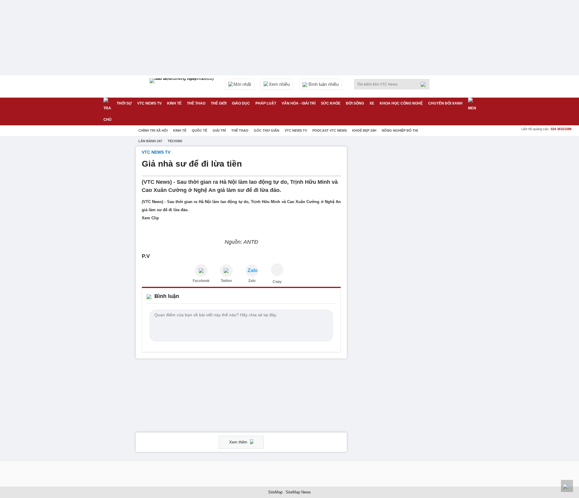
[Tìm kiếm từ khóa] (424, 84)
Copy (277, 282)
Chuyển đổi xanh (445, 103)
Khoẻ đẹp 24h (364, 130)
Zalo (251, 281)
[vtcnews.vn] (201, 270)
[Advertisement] (398, 236)
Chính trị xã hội (153, 130)
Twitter (226, 281)
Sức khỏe (330, 103)
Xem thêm (238, 442)
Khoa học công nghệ (401, 103)
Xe (371, 103)
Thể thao (196, 103)
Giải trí (219, 130)
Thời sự (124, 103)
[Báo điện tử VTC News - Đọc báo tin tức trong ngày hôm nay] (183, 86)
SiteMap (275, 492)
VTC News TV (296, 130)
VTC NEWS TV (149, 103)
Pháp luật (265, 103)
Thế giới (218, 103)
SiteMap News (298, 492)
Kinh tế (174, 103)
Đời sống (355, 103)
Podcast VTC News (329, 130)
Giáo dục (241, 103)
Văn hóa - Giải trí (298, 103)
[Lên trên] (567, 486)
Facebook (201, 281)
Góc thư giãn (266, 130)
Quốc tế (199, 130)
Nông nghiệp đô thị (400, 130)
